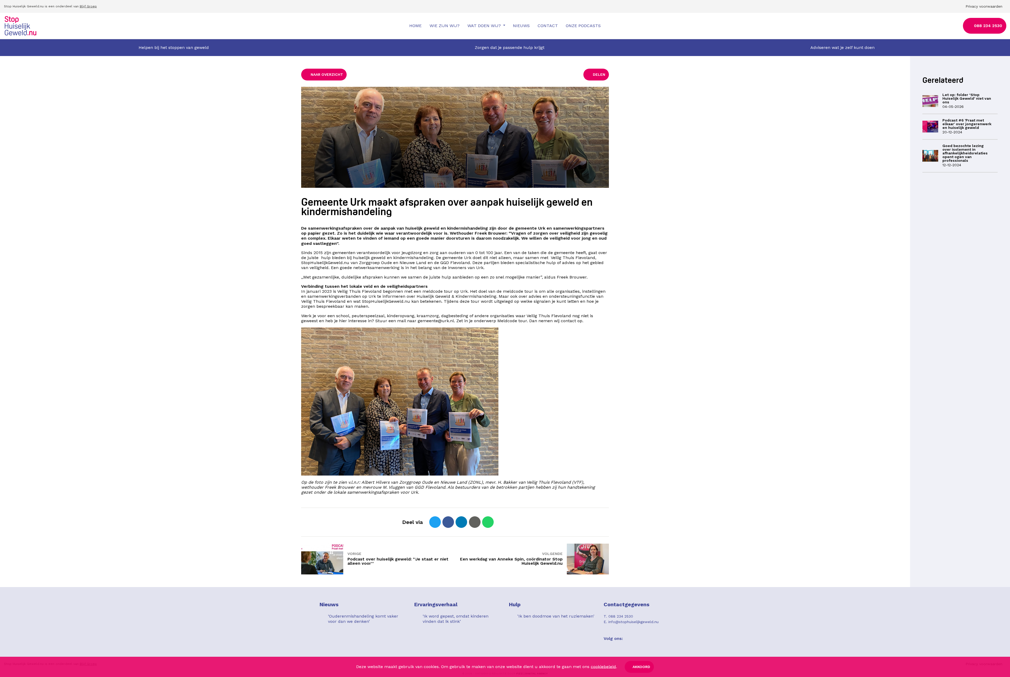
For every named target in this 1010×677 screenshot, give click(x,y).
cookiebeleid (603, 666)
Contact (548, 25)
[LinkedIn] (461, 522)
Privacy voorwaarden (984, 6)
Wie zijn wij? (444, 25)
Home (415, 25)
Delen (599, 74)
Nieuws (521, 25)
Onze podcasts (583, 25)
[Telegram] (501, 522)
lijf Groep (89, 6)
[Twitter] (435, 522)
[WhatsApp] (488, 522)
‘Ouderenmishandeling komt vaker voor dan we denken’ (363, 619)
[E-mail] (475, 522)
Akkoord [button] (641, 667)
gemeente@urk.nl (436, 320)
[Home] (20, 26)
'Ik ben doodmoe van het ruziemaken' (555, 616)
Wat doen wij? (484, 25)
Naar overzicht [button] (327, 74)
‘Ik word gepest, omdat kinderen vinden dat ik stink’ (455, 619)
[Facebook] (448, 522)
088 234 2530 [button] (988, 25)
